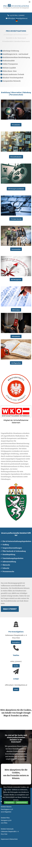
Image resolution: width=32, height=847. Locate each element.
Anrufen (16, 666)
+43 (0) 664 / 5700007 (16, 15)
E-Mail (16, 689)
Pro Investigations (16, 6)
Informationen (22, 802)
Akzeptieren (9, 802)
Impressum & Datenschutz (9, 839)
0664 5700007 (10, 609)
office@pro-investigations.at (17, 18)
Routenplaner (16, 642)
